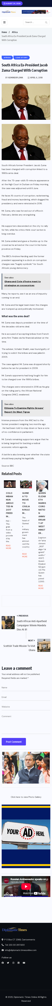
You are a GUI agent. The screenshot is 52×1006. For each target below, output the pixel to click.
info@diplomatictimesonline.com (20, 950)
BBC (12, 465)
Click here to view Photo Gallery (26, 797)
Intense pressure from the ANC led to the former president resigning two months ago (24, 422)
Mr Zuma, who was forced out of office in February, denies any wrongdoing (22, 212)
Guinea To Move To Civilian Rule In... (26, 503)
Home (4, 32)
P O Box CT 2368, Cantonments (19, 939)
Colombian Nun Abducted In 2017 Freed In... (10, 505)
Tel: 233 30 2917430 (14, 945)
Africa (15, 32)
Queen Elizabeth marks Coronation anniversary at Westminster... (42, 513)
